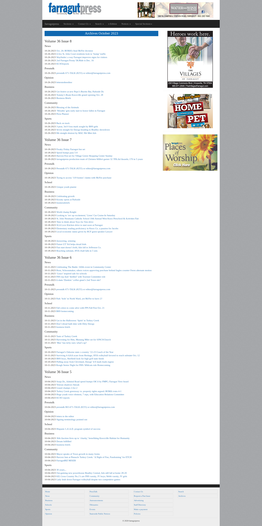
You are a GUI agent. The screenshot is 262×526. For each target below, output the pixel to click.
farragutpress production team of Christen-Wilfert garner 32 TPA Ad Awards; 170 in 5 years (99, 159)
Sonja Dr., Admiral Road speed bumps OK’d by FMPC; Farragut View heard (92, 381)
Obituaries (94, 505)
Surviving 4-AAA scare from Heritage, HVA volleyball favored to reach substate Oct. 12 (98, 355)
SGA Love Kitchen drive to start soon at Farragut (79, 225)
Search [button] (98, 24)
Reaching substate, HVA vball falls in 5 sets (76, 251)
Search (181, 492)
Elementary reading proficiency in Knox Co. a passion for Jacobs (87, 228)
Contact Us (138, 492)
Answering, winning (66, 241)
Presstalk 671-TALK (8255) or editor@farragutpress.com (83, 168)
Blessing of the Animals (67, 107)
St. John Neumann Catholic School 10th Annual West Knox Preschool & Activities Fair (97, 218)
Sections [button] (68, 24)
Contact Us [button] (83, 24)
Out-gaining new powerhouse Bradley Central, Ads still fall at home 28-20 (91, 473)
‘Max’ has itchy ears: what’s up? (71, 343)
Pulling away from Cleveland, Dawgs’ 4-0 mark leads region (85, 362)
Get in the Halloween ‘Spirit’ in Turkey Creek (77, 320)
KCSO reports (63, 398)
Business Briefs (63, 98)
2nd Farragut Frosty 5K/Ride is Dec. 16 (75, 60)
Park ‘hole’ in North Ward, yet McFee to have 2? (79, 298)
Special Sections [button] (143, 24)
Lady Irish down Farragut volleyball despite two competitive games (88, 479)
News (47, 496)
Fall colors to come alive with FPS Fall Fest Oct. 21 (80, 308)
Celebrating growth (65, 196)
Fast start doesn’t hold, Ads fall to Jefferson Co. (78, 247)
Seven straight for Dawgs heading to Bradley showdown (83, 130)
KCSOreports (62, 64)
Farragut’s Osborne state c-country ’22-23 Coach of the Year (84, 352)
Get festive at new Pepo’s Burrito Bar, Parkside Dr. (80, 91)
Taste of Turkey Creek (66, 336)
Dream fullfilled (63, 441)
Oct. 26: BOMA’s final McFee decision (74, 51)
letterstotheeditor (64, 82)
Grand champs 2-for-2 (66, 388)
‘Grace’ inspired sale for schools (71, 273)
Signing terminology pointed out (71, 419)
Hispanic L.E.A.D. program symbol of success (78, 429)
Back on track (63, 123)
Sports (47, 509)
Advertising (139, 500)
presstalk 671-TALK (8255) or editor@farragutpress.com (83, 73)
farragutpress (52, 23)
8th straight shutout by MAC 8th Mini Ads (76, 133)
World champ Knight (66, 212)
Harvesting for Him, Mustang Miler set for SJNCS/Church (83, 339)
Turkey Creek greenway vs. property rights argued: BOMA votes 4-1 (88, 391)
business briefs (63, 327)
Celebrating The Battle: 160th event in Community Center (83, 267)
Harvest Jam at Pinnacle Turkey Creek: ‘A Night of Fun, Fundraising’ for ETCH (94, 457)
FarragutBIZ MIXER (66, 460)
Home (47, 492)
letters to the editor (65, 416)
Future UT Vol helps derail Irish (71, 244)
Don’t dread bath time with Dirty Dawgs (75, 324)
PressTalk (93, 492)
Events (92, 509)
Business (48, 500)
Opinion (48, 514)
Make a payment (141, 509)
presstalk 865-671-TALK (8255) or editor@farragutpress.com (85, 407)
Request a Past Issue (142, 496)
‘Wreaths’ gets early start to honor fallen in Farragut (80, 111)
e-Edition (112, 24)
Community (94, 496)
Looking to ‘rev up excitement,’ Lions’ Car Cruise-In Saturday (85, 215)
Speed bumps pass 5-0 (67, 152)
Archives (182, 496)
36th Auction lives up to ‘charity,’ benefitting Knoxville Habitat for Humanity (93, 438)
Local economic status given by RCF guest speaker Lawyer (84, 231)
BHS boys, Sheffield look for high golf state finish (80, 358)
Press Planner (62, 114)
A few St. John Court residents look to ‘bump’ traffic (81, 54)
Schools (48, 505)
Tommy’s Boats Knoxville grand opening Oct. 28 (79, 95)
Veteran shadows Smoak (67, 385)
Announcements (96, 500)
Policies (137, 514)
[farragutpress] (87, 8)
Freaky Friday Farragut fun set (70, 149)
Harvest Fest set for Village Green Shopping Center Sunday (84, 156)
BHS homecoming (65, 311)
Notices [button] (125, 24)
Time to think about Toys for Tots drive (74, 222)
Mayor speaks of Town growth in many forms (78, 454)
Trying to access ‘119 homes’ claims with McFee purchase (83, 177)
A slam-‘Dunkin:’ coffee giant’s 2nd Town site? (78, 280)
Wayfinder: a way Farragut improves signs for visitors (81, 57)
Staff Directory (140, 505)
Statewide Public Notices (100, 514)
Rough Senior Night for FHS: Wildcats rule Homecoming (83, 365)
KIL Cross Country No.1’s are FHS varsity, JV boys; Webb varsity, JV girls (91, 476)
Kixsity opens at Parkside (68, 199)
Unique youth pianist (66, 187)
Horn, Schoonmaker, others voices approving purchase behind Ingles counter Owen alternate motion (104, 270)
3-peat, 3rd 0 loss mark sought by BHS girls (77, 126)
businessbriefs (63, 203)
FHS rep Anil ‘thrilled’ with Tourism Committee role (80, 277)
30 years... (61, 470)
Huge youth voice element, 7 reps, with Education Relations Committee (90, 394)
